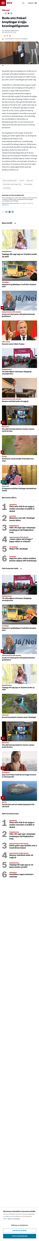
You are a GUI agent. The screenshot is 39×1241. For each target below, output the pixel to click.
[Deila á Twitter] (8, 13)
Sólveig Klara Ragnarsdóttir (10, 31)
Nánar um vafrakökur (14, 1219)
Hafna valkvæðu (20, 1230)
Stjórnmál (6, 10)
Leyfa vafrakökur (19, 1236)
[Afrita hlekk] (3, 13)
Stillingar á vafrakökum (19, 1225)
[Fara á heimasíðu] (8, 3)
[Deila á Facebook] (6, 13)
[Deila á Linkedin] (11, 13)
